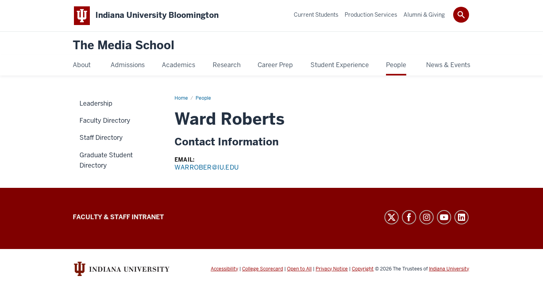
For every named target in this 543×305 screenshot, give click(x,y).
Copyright (363, 269)
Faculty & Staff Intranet (118, 217)
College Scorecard (262, 269)
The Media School (124, 45)
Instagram (426, 217)
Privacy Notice (332, 269)
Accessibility (224, 269)
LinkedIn (461, 217)
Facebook (409, 217)
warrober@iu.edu (207, 167)
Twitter (391, 217)
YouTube (444, 217)
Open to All (299, 269)
